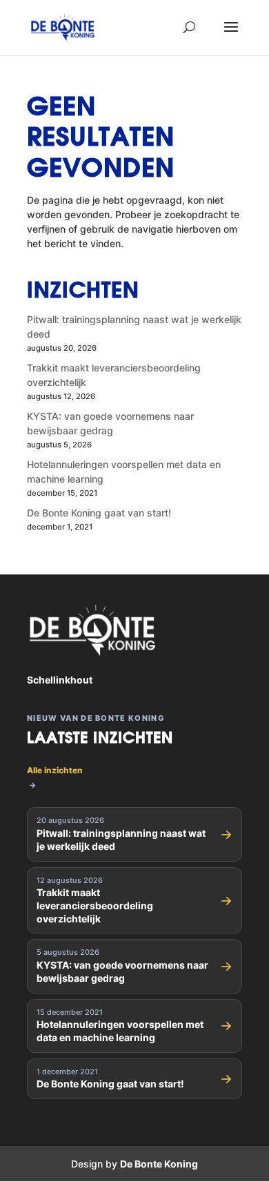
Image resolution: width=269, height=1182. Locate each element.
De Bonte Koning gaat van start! (99, 513)
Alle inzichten (55, 777)
